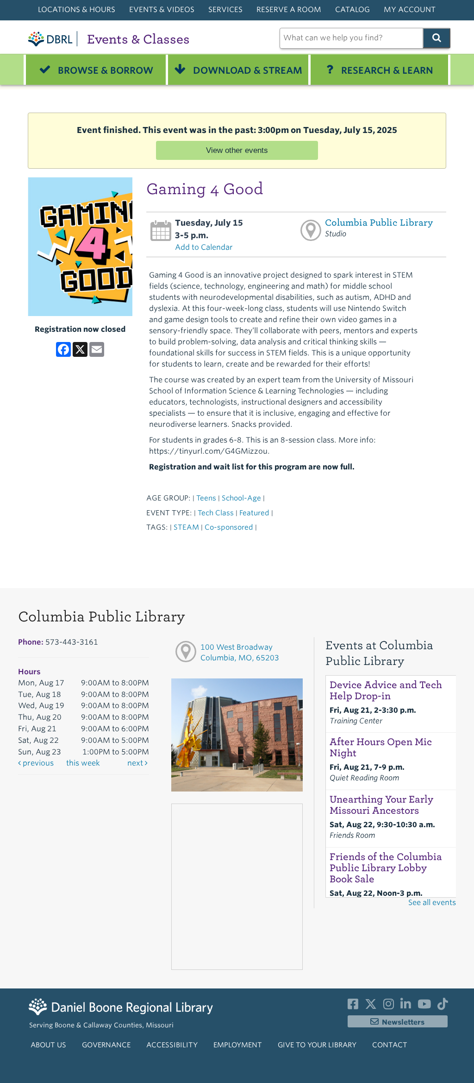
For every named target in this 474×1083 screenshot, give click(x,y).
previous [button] (37, 763)
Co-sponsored (229, 527)
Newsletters (403, 1022)
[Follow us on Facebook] (353, 1006)
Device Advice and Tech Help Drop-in (386, 690)
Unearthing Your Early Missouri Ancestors (381, 805)
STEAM (186, 527)
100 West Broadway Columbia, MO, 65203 (239, 652)
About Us (48, 1045)
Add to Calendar (204, 247)
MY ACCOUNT (410, 9)
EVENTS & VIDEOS (161, 9)
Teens (206, 498)
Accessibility (172, 1045)
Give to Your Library (317, 1045)
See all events (432, 902)
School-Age (241, 498)
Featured (254, 512)
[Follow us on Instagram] (388, 1006)
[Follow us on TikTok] (442, 1006)
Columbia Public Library (379, 222)
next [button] (136, 763)
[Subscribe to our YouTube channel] (424, 1006)
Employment (237, 1045)
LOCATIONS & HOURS (76, 9)
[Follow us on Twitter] (371, 1006)
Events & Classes (138, 39)
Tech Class (216, 512)
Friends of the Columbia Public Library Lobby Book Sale (386, 868)
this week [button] (83, 763)
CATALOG (352, 9)
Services (225, 9)
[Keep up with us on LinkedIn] (405, 1006)
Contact (389, 1045)
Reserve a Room (288, 9)
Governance (106, 1045)
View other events (237, 150)
